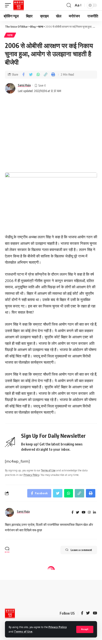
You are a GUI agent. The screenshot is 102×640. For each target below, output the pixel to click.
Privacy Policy (58, 627)
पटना (10, 35)
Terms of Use (23, 631)
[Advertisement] (51, 133)
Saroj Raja (24, 85)
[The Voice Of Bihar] (18, 5)
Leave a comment (81, 549)
